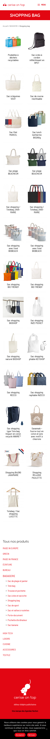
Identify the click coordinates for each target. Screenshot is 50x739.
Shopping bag (14, 600)
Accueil (5, 26)
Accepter (20, 735)
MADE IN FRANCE (10, 559)
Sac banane (13, 625)
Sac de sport (13, 605)
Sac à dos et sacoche (17, 595)
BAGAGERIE (9, 576)
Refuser (31, 735)
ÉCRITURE (7, 564)
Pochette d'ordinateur (17, 620)
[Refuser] (46, 729)
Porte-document (15, 615)
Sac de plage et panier (18, 581)
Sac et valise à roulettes (18, 610)
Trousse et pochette (16, 590)
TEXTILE (6, 655)
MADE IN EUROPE (10, 548)
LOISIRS (6, 638)
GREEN (6, 553)
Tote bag (11, 585)
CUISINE (6, 644)
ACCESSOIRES (9, 649)
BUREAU (7, 570)
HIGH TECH (8, 633)
